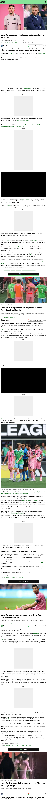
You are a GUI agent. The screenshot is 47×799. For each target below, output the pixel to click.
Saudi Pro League (28, 88)
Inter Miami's (36, 633)
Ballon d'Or (21, 247)
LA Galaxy (35, 500)
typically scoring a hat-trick (24, 120)
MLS (12, 53)
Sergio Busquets (5, 418)
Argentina (34, 240)
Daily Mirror (6, 240)
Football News (13, 612)
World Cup (32, 254)
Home (2, 32)
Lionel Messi (7, 270)
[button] (45, 45)
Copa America (25, 270)
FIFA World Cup (31, 270)
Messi (9, 205)
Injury (17, 745)
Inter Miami (18, 270)
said (42, 562)
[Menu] (45, 2)
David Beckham (26, 199)
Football (7, 32)
